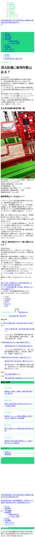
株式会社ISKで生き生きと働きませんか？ (19, 361)
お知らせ (8, 452)
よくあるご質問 (14, 43)
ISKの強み (12, 6)
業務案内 (12, 4)
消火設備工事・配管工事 (13, 58)
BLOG (11, 11)
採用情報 (12, 9)
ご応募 (11, 273)
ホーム (11, 2)
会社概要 (12, 12)
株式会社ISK (23, 312)
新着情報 (8, 454)
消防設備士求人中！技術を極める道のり (19, 346)
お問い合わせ (13, 14)
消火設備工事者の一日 (12, 374)
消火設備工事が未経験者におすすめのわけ (19, 378)
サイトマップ (13, 16)
